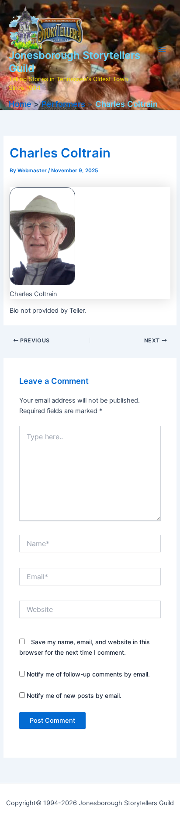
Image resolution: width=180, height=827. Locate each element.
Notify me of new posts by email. (74, 695)
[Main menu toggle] (162, 49)
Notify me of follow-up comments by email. (88, 674)
